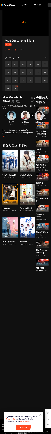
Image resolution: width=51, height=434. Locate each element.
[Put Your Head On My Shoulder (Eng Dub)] (27, 194)
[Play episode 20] (15, 88)
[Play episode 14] (15, 80)
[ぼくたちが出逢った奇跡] (27, 161)
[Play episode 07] (8, 72)
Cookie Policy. (25, 421)
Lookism (6, 208)
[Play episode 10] (30, 72)
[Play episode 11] (38, 72)
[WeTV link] (8, 5)
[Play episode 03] (23, 64)
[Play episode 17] (38, 80)
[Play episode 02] (15, 64)
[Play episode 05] (38, 64)
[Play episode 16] (30, 80)
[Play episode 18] (45, 80)
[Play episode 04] (30, 64)
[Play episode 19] (8, 88)
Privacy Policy (11, 419)
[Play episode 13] (8, 80)
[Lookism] (10, 194)
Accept (23, 427)
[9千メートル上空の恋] (10, 161)
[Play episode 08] (15, 72)
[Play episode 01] (8, 64)
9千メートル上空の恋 (10, 174)
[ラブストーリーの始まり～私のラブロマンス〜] (10, 227)
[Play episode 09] (23, 72)
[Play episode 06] (45, 64)
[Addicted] (27, 227)
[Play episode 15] (23, 80)
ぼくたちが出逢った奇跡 (29, 174)
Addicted (23, 241)
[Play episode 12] (45, 72)
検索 (39, 4)
